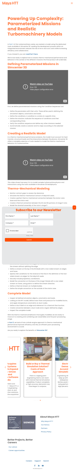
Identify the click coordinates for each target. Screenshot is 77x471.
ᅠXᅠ (74, 207)
